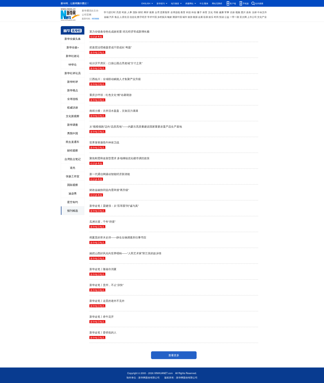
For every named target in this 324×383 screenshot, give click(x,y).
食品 (116, 17)
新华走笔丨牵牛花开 (101, 316)
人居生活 (124, 17)
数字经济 (142, 17)
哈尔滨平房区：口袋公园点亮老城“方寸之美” (115, 63)
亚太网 (243, 17)
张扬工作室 (72, 176)
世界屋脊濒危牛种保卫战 (104, 142)
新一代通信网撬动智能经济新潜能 (109, 174)
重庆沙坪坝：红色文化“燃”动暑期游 (110, 95)
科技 (188, 12)
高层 (118, 12)
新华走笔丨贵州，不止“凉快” (106, 285)
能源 (195, 17)
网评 (146, 12)
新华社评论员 (72, 73)
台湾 (157, 12)
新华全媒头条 (72, 39)
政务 (248, 12)
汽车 (111, 17)
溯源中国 (177, 17)
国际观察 (72, 185)
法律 (254, 12)
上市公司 (252, 17)
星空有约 (72, 202)
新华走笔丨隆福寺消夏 (102, 269)
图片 (243, 12)
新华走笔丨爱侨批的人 (102, 332)
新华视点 (72, 90)
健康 (221, 12)
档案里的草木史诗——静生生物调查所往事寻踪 (117, 237)
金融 (106, 17)
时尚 (216, 17)
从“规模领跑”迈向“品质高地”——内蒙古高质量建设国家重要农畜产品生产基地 (135, 126)
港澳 (151, 12)
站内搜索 (259, 3)
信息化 (133, 17)
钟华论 (73, 64)
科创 (194, 12)
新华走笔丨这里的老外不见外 (107, 301)
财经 (140, 12)
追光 (72, 168)
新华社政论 (72, 56)
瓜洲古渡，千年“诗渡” (102, 221)
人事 (129, 12)
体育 (204, 12)
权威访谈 (72, 107)
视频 (237, 12)
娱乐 (211, 17)
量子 (199, 12)
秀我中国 (72, 133)
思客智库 (165, 12)
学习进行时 (110, 12)
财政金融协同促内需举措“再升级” (109, 190)
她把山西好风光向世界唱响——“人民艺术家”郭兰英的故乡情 (125, 253)
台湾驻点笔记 (72, 159)
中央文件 (262, 12)
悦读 (221, 17)
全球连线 (175, 12)
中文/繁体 (204, 3)
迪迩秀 (73, 193)
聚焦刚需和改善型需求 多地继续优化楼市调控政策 (119, 158)
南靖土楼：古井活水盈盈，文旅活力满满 (113, 111)
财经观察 (72, 150)
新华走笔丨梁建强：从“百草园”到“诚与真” (114, 206)
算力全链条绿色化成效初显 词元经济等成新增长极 (119, 31)
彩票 (205, 17)
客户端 (233, 3)
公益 (226, 17)
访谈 (232, 12)
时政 (124, 12)
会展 (200, 17)
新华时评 (72, 82)
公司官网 (86, 14)
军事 (226, 12)
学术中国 (152, 17)
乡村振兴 (162, 17)
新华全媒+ (72, 47)
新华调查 (72, 125)
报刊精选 (72, 210)
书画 (215, 12)
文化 (210, 12)
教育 (183, 12)
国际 (135, 12)
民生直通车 (72, 142)
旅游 (190, 17)
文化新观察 (72, 116)
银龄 (169, 17)
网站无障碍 (217, 3)
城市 (184, 17)
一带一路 (234, 17)
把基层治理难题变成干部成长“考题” (110, 47)
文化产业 (262, 17)
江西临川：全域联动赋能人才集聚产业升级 (115, 79)
